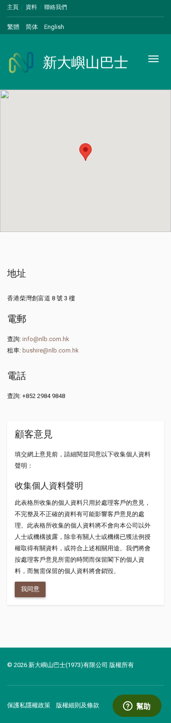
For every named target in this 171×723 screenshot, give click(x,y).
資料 (31, 7)
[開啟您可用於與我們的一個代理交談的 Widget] (137, 706)
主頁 (13, 7)
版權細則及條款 (77, 705)
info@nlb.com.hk (45, 339)
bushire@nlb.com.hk (50, 350)
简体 (32, 26)
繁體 (13, 26)
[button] (85, 152)
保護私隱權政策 (28, 705)
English (54, 26)
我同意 (30, 589)
